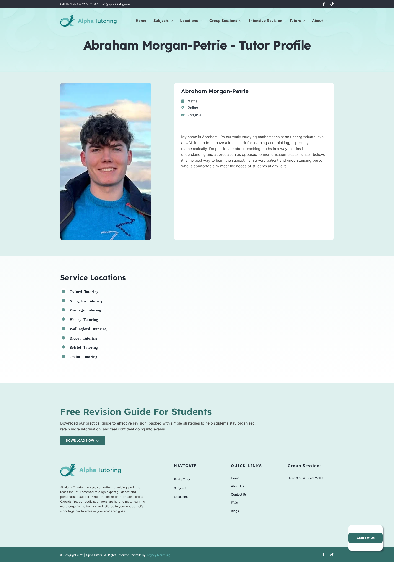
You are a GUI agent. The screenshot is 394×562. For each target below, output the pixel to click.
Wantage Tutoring (85, 310)
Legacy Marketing (158, 555)
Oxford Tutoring (84, 291)
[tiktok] (332, 4)
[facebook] (324, 4)
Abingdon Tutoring (86, 301)
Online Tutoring (83, 356)
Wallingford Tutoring (88, 328)
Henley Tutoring (84, 319)
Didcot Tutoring (83, 338)
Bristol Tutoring (84, 347)
